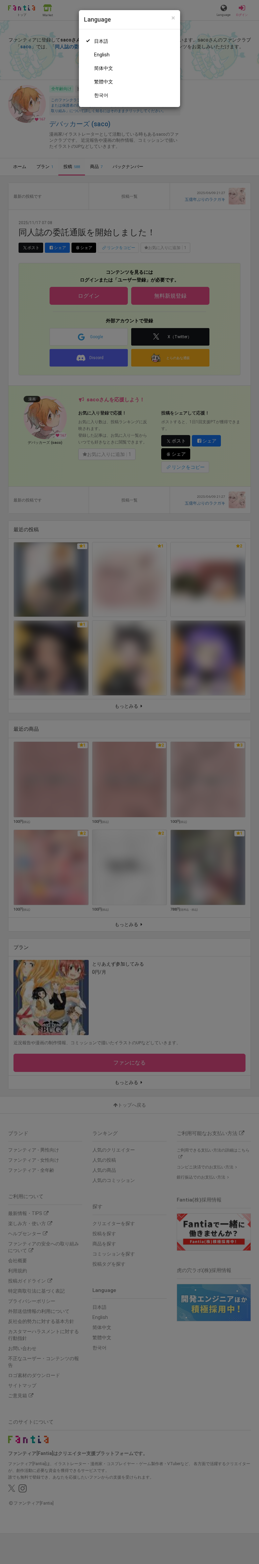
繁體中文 (103, 81)
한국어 (101, 95)
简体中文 (103, 68)
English (102, 54)
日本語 (101, 41)
